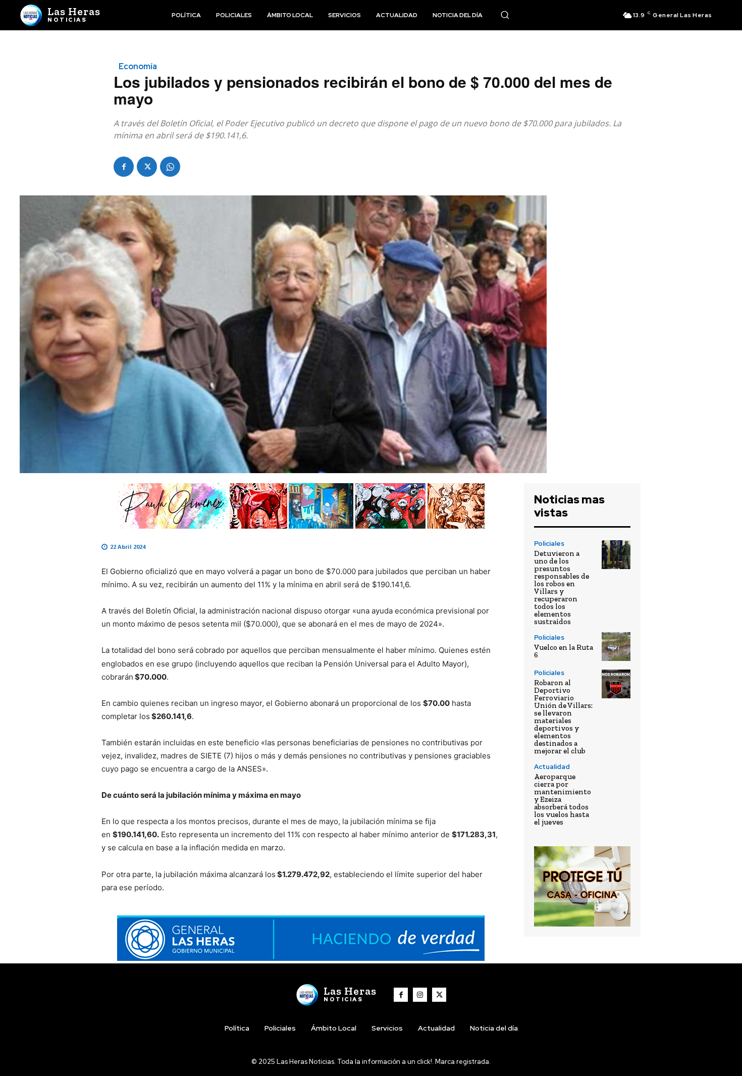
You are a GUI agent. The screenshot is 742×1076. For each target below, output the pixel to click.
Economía (138, 67)
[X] (147, 167)
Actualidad (552, 766)
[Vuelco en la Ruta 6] (616, 646)
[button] (504, 14)
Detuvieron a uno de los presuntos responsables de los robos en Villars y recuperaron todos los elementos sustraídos (561, 587)
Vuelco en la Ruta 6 (563, 651)
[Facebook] (124, 167)
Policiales (549, 543)
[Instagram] (420, 995)
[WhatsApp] (170, 167)
